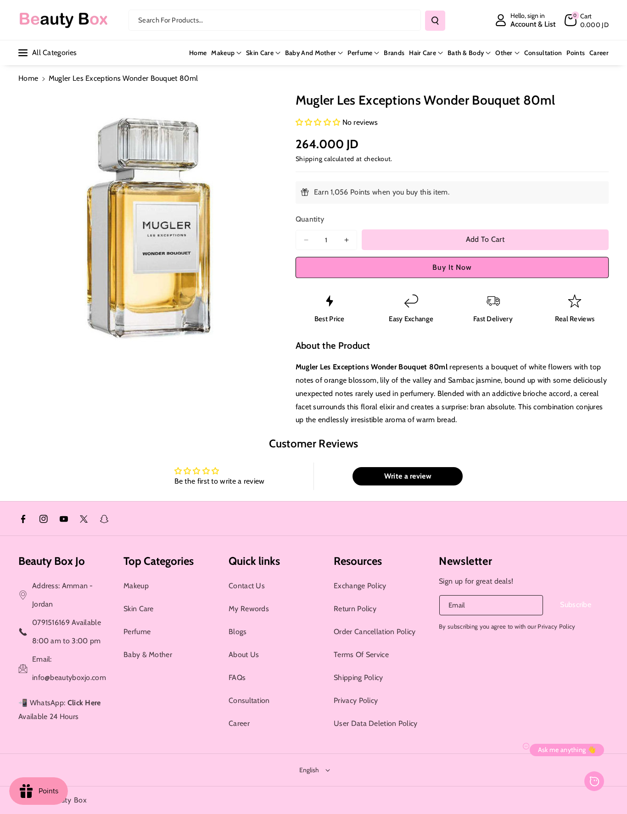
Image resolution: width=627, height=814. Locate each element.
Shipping (309, 159)
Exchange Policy (360, 585)
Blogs (238, 631)
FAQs (237, 677)
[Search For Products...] (435, 21)
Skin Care (260, 53)
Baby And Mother (310, 53)
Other (504, 53)
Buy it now (452, 267)
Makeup (223, 53)
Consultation (249, 700)
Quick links (254, 561)
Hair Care (422, 53)
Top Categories (158, 561)
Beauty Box (67, 800)
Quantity (310, 219)
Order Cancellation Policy (375, 631)
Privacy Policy (356, 700)
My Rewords (249, 608)
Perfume (359, 53)
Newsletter (465, 561)
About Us (244, 654)
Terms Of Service (361, 654)
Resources (358, 561)
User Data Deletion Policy (376, 723)
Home (28, 78)
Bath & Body (466, 53)
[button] (587, 20)
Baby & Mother (147, 654)
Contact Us (247, 585)
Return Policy (355, 608)
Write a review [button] (407, 476)
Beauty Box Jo (51, 561)
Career (239, 723)
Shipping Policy (358, 677)
